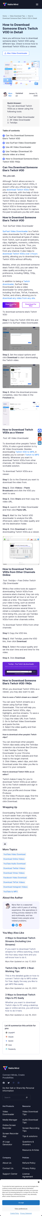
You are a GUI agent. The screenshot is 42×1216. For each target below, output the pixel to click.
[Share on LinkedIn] (39, 443)
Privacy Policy (29, 1168)
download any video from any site (19, 298)
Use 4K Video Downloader (18, 147)
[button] (39, 1182)
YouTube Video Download (14, 854)
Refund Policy (28, 1163)
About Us (7, 1163)
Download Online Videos (13, 859)
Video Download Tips (17, 16)
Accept (21, 1203)
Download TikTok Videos (14, 882)
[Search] (26, 1097)
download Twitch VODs (18, 190)
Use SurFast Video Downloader (21, 143)
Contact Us (8, 1168)
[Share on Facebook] (39, 430)
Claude (10, 1037)
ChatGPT (11, 1033)
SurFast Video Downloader (15, 231)
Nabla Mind (13, 4)
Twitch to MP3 (32, 455)
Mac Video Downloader (17, 53)
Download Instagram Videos (15, 887)
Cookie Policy (14, 1213)
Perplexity (12, 1049)
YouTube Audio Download (14, 863)
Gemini (10, 1041)
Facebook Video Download (15, 877)
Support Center (10, 1174)
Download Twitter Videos (14, 868)
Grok (10, 1045)
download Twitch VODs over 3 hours (20, 254)
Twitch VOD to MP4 (24, 452)
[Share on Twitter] (39, 435)
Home (5, 16)
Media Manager (10, 1120)
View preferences (21, 1209)
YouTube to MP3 (10, 891)
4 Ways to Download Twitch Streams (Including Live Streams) (20, 941)
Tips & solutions (29, 1136)
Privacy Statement (26, 1213)
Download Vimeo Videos (13, 873)
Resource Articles (30, 1150)
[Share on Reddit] (39, 439)
